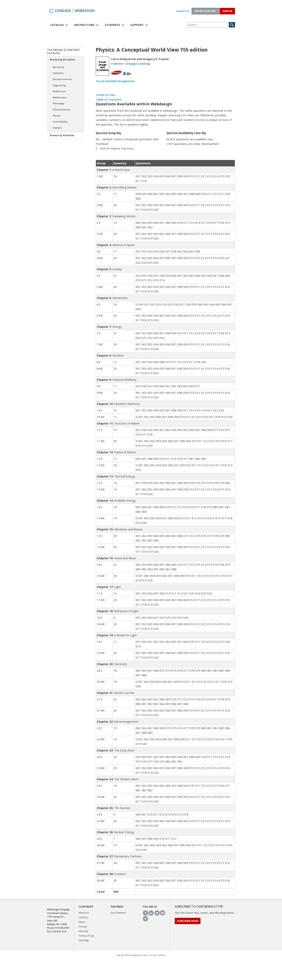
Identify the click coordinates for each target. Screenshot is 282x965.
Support (137, 25)
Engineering (59, 85)
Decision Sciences (62, 79)
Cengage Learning (137, 63)
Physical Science (61, 109)
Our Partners (118, 912)
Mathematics (60, 97)
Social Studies (60, 121)
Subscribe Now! (187, 921)
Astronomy (58, 67)
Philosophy (58, 103)
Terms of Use (105, 95)
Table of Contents (108, 99)
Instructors (84, 25)
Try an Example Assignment (115, 81)
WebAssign (76, 10)
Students (112, 25)
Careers (83, 917)
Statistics (57, 127)
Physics (57, 115)
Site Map (84, 940)
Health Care (59, 91)
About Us (84, 912)
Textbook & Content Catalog (63, 51)
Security (83, 931)
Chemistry (58, 73)
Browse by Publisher (62, 135)
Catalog (57, 25)
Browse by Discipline (62, 59)
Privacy (83, 926)
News (82, 922)
